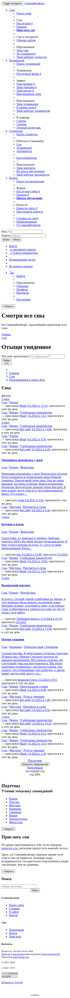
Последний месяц (28, 73)
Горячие (21, 26)
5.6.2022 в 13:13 (37, 405)
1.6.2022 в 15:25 (41, 723)
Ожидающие (25, 84)
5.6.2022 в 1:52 (36, 415)
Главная (14, 373)
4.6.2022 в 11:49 (31, 554)
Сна (18, 144)
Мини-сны (16, 822)
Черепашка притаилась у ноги (22, 460)
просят (25, 90)
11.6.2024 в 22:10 (51, 618)
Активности (24, 151)
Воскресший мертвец (15, 585)
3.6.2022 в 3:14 (36, 571)
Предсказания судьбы (34, 686)
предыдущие (35, 764)
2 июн (5, 578)
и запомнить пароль (22, 249)
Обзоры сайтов (26, 40)
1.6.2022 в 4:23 (36, 733)
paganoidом (19, 954)
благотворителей (51, 954)
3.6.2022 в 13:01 (37, 561)
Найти (35, 890)
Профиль (22, 289)
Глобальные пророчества (36, 412)
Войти (6, 239)
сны (22, 50)
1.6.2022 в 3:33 (36, 743)
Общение (22, 286)
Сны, (12, 10)
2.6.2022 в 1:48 (40, 700)
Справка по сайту (27, 218)
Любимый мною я (28, 618)
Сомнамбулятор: (34, 3)
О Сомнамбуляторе (28, 225)
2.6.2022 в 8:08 (36, 689)
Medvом (5, 954)
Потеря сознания (12, 639)
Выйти (20, 276)
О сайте (14, 911)
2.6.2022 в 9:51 (47, 679)
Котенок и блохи (12, 524)
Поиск (13, 933)
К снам (26, 107)
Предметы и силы (34, 507)
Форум (13, 915)
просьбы (26, 87)
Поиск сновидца (27, 134)
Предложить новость (29, 211)
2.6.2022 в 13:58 (41, 628)
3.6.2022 (62, 554)
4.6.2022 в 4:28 (40, 449)
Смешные (15, 812)
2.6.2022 (21, 622)
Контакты (22, 292)
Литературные (18, 818)
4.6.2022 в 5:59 (36, 439)
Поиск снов (23, 13)
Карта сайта (16, 905)
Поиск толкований (28, 63)
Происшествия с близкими (41, 647)
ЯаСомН (25, 429)
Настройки (23, 299)
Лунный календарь (28, 127)
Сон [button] (6, 336)
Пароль (6, 235)
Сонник (21, 124)
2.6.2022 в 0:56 (40, 710)
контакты (25, 168)
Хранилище (16, 929)
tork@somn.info (21, 957)
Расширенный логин (22, 259)
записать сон (9, 848)
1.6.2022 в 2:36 (36, 753)
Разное (13, 178)
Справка (14, 908)
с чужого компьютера (23, 252)
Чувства (14, 802)
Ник (4, 231)
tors (18, 554)
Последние (24, 23)
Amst (21, 500)
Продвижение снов (28, 94)
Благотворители (26, 157)
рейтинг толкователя (33, 110)
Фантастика (27, 592)
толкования (27, 104)
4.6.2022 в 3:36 (40, 510)
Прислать (15, 936)
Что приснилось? (15, 356)
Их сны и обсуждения (30, 171)
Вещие (14, 412)
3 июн (5, 517)
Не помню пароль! (21, 266)
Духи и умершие (33, 696)
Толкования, (17, 60)
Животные (27, 467)
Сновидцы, (16, 131)
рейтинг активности (32, 174)
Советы (21, 120)
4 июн (5, 422)
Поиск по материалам (30, 181)
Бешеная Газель (28, 679)
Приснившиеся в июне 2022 (27, 379)
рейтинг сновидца (31, 57)
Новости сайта (26, 208)
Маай (23, 405)
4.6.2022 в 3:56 (34, 500)
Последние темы (28, 191)
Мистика (15, 507)
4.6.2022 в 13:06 (41, 429)
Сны (12, 376)
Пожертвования (26, 221)
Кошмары (16, 647)
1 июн (5, 716)
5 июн (5, 399)
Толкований (24, 147)
